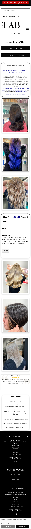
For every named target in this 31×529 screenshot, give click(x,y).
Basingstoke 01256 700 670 (12, 16)
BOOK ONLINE (15, 33)
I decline (8, 526)
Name (4, 221)
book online (8, 90)
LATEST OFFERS (15, 480)
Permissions (6, 235)
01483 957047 (12, 91)
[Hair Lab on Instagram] (16, 461)
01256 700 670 (15, 452)
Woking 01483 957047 (10, 10)
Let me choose (5, 523)
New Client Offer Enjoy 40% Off (15, 3)
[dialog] (15, 523)
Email (4, 228)
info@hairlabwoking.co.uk (15, 506)
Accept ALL (22, 526)
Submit (5, 250)
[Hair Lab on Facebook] (14, 461)
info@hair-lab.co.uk (15, 454)
